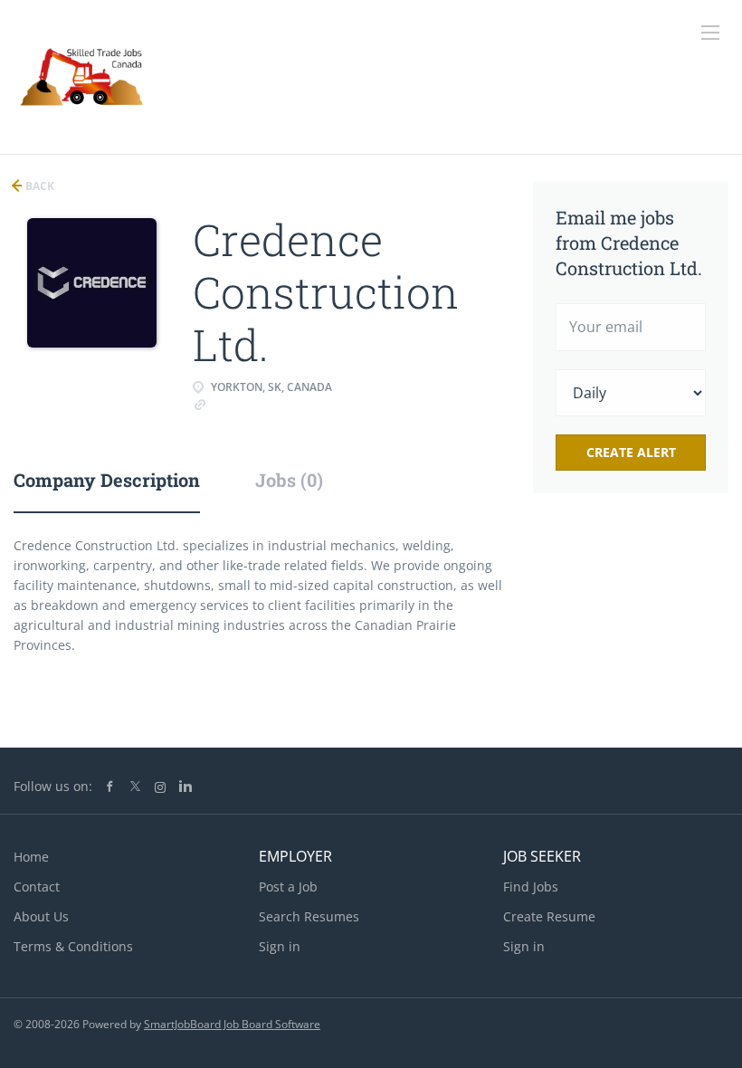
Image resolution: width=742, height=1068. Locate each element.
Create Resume (549, 916)
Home (31, 856)
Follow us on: (53, 786)
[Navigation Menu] (710, 32)
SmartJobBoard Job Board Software (232, 1024)
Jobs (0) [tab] (289, 479)
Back (38, 186)
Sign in (279, 946)
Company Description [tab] (107, 479)
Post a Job (288, 886)
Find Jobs (530, 886)
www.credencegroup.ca (278, 403)
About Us (41, 916)
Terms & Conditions (73, 946)
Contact (37, 886)
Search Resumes (309, 916)
